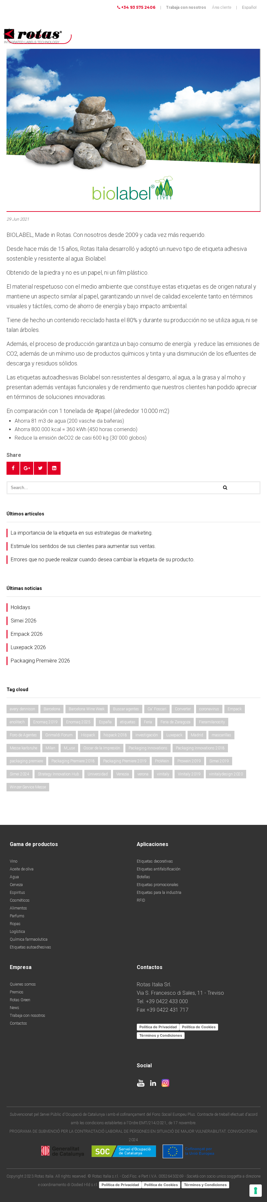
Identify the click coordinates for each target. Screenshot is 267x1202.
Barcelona (52, 709)
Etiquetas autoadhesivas (30, 947)
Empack (235, 709)
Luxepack (174, 735)
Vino (13, 861)
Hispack (88, 735)
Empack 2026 (27, 634)
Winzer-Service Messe (28, 787)
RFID (141, 900)
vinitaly (163, 774)
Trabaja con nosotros (186, 7)
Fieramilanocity (212, 722)
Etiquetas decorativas (155, 861)
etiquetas (127, 722)
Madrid (197, 735)
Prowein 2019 (189, 761)
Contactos (18, 1023)
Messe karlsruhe (23, 748)
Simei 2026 (23, 621)
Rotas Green (20, 1000)
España (105, 722)
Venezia (122, 774)
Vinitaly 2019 (189, 774)
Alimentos (18, 908)
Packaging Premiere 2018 (73, 761)
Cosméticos (20, 900)
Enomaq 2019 (45, 722)
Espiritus (17, 892)
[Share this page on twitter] (40, 468)
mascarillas (221, 735)
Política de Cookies (199, 1027)
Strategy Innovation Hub (58, 774)
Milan (50, 748)
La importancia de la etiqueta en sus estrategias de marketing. (82, 533)
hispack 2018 (115, 735)
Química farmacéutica (29, 939)
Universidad (98, 774)
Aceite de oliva (22, 869)
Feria (148, 722)
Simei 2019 (219, 761)
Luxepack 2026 (28, 647)
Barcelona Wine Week (87, 709)
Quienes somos (23, 984)
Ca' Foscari (157, 709)
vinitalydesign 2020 (226, 774)
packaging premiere (26, 761)
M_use (69, 748)
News (14, 1007)
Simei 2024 (19, 774)
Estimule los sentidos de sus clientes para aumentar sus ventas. (83, 546)
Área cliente (221, 7)
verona (142, 774)
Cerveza (16, 884)
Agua (14, 877)
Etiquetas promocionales (157, 884)
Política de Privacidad (158, 1027)
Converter (183, 709)
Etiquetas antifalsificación (158, 869)
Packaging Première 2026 (40, 661)
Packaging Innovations (148, 748)
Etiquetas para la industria (159, 892)
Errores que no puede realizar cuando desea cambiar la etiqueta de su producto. (103, 559)
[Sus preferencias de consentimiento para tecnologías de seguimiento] (255, 1190)
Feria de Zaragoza (175, 722)
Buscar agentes (126, 709)
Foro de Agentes (23, 735)
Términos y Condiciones (160, 1035)
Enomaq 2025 (78, 722)
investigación (146, 735)
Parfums (17, 916)
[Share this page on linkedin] (54, 468)
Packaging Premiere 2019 (125, 761)
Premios (16, 992)
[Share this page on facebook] (13, 468)
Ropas (15, 924)
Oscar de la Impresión (101, 748)
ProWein (162, 761)
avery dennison (22, 709)
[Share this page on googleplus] (26, 468)
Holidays (20, 607)
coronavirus (209, 709)
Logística (17, 931)
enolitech (17, 722)
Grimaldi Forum (59, 735)
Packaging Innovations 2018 (200, 748)
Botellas (143, 877)
